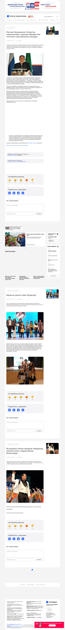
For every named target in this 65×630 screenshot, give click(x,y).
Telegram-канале (12, 155)
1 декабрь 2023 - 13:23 (10, 457)
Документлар (30, 584)
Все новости (53, 275)
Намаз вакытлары (43, 20)
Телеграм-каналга (32, 143)
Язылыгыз (52, 625)
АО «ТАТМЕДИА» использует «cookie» (15, 625)
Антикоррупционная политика (14, 624)
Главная (23, 584)
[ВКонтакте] (9, 193)
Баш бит (9, 20)
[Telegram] (18, 193)
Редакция (52, 20)
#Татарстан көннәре (23, 145)
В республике (11, 27)
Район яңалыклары (19, 20)
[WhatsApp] (23, 193)
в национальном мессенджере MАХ (17, 161)
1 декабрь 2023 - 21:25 (10, 40)
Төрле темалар (40, 584)
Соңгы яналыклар (31, 20)
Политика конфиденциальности (14, 627)
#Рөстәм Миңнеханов (12, 145)
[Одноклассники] (14, 193)
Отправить (39, 213)
